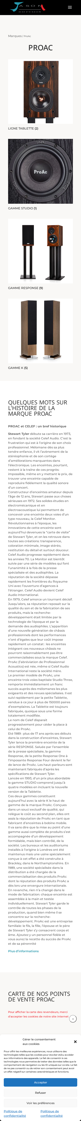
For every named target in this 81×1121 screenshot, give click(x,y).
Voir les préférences (41, 1103)
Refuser (40, 1093)
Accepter (40, 1082)
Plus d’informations (23, 951)
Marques (15, 36)
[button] (75, 1042)
